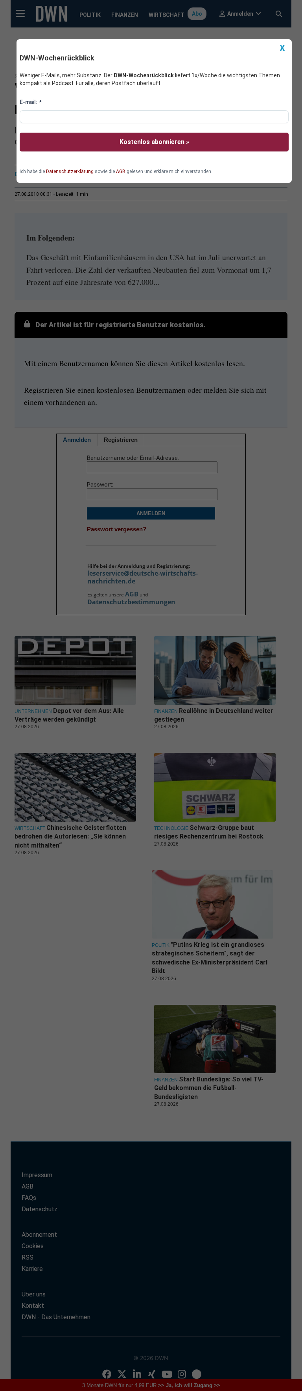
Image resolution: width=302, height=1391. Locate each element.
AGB (120, 171)
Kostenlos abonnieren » (154, 142)
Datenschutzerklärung (70, 171)
